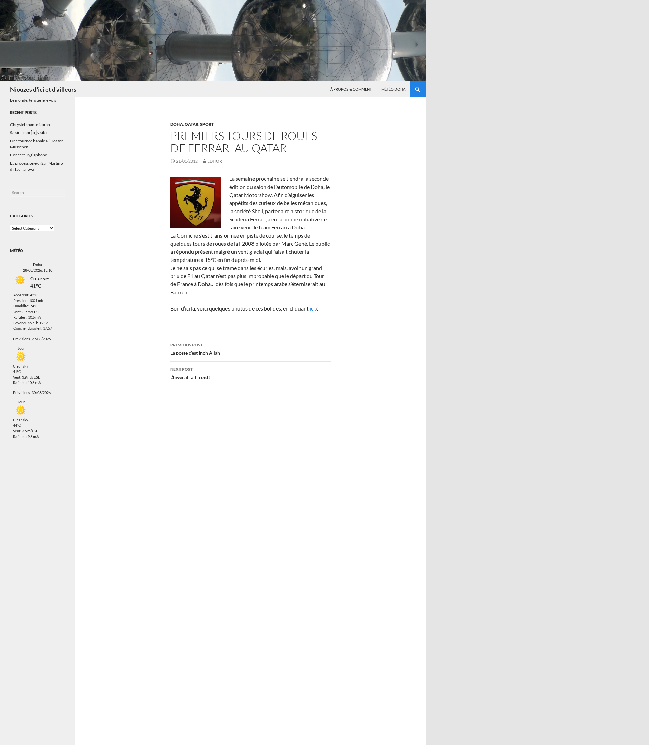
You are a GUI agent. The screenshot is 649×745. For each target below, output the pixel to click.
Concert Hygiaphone (28, 154)
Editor (214, 161)
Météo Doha (393, 89)
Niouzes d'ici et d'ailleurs (43, 89)
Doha (176, 124)
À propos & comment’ (351, 89)
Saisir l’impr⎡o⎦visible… (30, 132)
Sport (207, 124)
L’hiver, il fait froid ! (190, 373)
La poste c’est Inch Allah (195, 349)
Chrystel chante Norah (30, 124)
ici (312, 308)
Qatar (191, 124)
